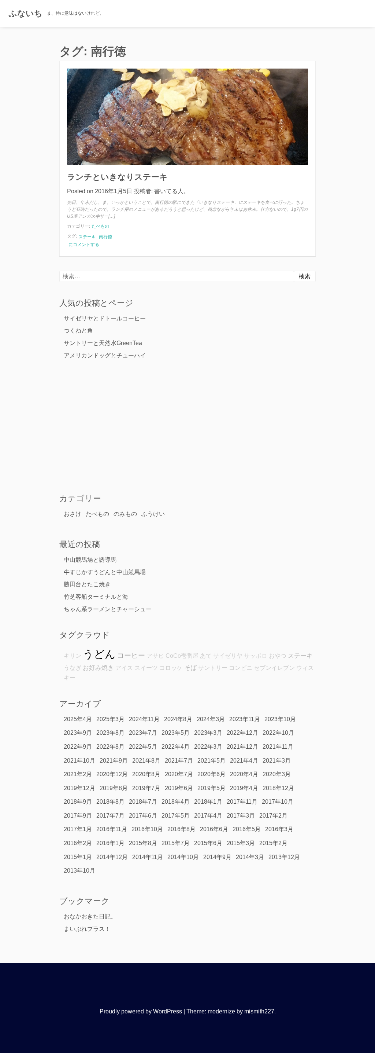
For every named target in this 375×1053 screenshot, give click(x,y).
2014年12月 (112, 857)
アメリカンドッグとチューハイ (105, 355)
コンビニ (240, 668)
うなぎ (72, 668)
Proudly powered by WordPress (141, 1011)
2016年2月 (78, 843)
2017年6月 (143, 815)
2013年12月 (284, 857)
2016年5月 (247, 829)
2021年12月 (242, 747)
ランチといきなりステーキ (117, 176)
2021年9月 (114, 760)
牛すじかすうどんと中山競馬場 (105, 572)
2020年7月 (179, 774)
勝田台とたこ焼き (87, 584)
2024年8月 (178, 719)
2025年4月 (78, 719)
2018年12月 (278, 788)
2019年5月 (211, 788)
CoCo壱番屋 (182, 656)
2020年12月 (112, 774)
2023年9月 (78, 733)
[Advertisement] (187, 426)
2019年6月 (179, 788)
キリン (72, 656)
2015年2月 (273, 843)
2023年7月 (143, 733)
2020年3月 (277, 774)
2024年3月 (211, 719)
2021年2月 (78, 774)
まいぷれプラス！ (87, 929)
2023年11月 (244, 719)
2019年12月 (79, 788)
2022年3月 (208, 747)
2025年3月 (110, 719)
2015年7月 (175, 843)
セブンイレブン (274, 668)
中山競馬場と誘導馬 (90, 560)
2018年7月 (143, 802)
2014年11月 (147, 857)
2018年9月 (78, 802)
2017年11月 (242, 802)
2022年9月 (78, 747)
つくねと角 (78, 330)
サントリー (212, 668)
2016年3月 (279, 829)
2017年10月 (277, 802)
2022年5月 (143, 747)
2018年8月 (110, 802)
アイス (124, 668)
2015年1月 (78, 857)
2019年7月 (146, 788)
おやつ (277, 656)
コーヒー (131, 655)
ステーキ (87, 236)
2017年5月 (175, 815)
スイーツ (146, 668)
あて (206, 656)
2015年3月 (241, 843)
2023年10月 (280, 719)
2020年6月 (211, 774)
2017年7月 (110, 815)
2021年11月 (278, 747)
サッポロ (255, 656)
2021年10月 (79, 760)
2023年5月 (175, 733)
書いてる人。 (171, 191)
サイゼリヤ (227, 656)
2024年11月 (144, 719)
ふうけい (153, 514)
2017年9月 (78, 815)
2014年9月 (217, 857)
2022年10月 (278, 733)
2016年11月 (111, 829)
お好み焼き (98, 667)
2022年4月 (175, 747)
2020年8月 (146, 774)
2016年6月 (214, 829)
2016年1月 (110, 843)
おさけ (72, 514)
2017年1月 (78, 829)
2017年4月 (208, 815)
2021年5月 (211, 760)
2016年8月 (181, 829)
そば (190, 667)
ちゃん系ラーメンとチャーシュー (108, 609)
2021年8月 (146, 760)
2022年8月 (110, 747)
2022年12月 (242, 733)
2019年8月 (114, 788)
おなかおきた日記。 (90, 916)
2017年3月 (241, 815)
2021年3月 (277, 760)
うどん (99, 654)
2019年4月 (244, 788)
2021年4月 (244, 760)
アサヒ (155, 656)
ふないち (25, 13)
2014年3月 (250, 857)
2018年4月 (175, 802)
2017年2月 (273, 815)
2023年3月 (208, 733)
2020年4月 (244, 774)
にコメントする (83, 245)
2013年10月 (79, 870)
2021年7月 (179, 760)
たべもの (100, 226)
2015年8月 (143, 843)
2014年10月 (183, 857)
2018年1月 (208, 802)
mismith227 (259, 1011)
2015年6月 (208, 843)
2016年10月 (147, 829)
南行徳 (105, 236)
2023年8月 (110, 733)
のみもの (125, 514)
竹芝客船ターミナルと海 (96, 597)
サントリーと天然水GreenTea (103, 343)
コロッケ (171, 668)
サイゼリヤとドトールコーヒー (105, 318)
